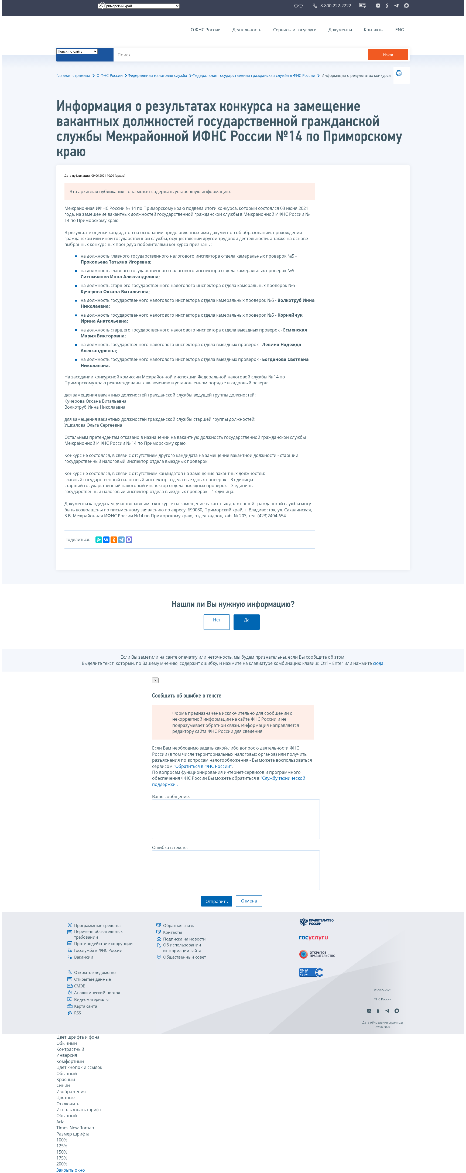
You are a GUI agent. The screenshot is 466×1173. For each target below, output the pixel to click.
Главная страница (73, 75)
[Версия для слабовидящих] (299, 6)
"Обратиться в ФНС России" (203, 766)
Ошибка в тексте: (170, 847)
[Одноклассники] (114, 539)
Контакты (373, 30)
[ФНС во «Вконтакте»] (378, 6)
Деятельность (246, 30)
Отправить (216, 901)
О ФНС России (206, 30)
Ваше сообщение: (171, 796)
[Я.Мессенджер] (98, 539)
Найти (388, 55)
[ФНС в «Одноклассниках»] (387, 6)
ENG (399, 30)
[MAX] (129, 539)
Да (246, 620)
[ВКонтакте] (106, 539)
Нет (217, 620)
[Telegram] (121, 539)
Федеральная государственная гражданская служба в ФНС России (253, 75)
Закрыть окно (70, 1170)
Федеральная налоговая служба (157, 75)
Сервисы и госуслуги (295, 30)
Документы (340, 30)
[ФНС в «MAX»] (406, 6)
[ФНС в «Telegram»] (396, 6)
